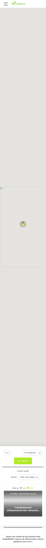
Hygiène (13, 494)
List (24, 488)
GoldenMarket (8, 539)
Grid (32, 488)
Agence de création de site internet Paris (23, 536)
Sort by (14, 477)
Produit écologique (27, 494)
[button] (23, 224)
